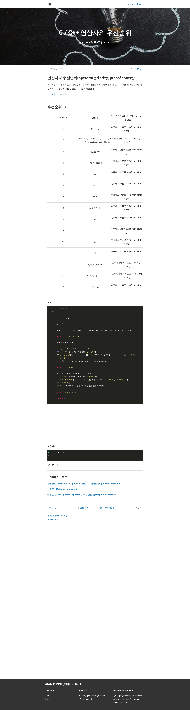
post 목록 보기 (107, 507)
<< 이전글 (51, 507)
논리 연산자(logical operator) (62, 489)
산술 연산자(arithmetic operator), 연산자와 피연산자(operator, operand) (83, 483)
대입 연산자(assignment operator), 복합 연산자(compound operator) (81, 494)
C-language (138, 68)
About (131, 4)
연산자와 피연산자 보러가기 (60, 94)
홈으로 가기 (83, 507)
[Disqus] (95, 561)
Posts (140, 4)
